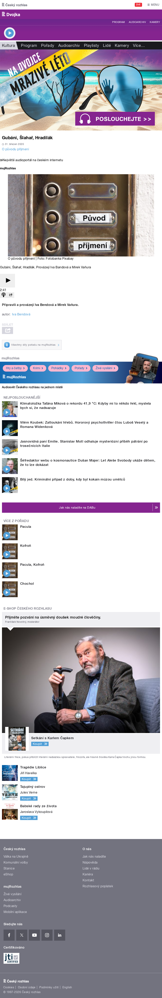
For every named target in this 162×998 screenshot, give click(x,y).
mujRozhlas (11, 358)
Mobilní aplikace (15, 912)
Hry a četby (14, 368)
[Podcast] (3, 295)
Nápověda (90, 862)
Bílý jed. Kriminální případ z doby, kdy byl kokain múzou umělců (72, 479)
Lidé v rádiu (91, 868)
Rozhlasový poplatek (98, 886)
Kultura (8, 45)
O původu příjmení (15, 149)
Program (118, 22)
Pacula (25, 527)
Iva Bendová (21, 314)
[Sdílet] (10, 295)
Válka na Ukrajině (16, 856)
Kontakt (88, 880)
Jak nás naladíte (94, 856)
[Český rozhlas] (14, 4)
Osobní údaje (27, 987)
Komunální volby (16, 862)
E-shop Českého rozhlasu (28, 608)
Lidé (107, 45)
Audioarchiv (137, 22)
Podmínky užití (49, 987)
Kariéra (88, 874)
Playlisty (91, 45)
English (67, 987)
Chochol (27, 584)
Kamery (155, 22)
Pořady (47, 45)
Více (139, 45)
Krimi (36, 368)
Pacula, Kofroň (32, 565)
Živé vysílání (104, 368)
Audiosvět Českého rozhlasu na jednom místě (32, 387)
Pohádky (57, 368)
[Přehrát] (7, 281)
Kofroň (25, 546)
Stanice (9, 868)
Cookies (8, 987)
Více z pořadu (16, 521)
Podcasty (10, 906)
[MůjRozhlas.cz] (8, 169)
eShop (8, 874)
